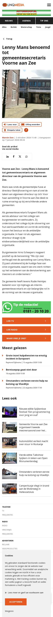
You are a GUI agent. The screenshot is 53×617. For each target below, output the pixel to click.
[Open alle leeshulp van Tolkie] (26, 130)
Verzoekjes (6, 530)
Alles (4, 27)
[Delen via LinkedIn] (7, 156)
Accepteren (15, 601)
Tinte (38, 27)
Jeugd (47, 27)
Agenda (26, 20)
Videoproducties (9, 548)
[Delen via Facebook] (14, 156)
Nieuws (9, 20)
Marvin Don (8, 137)
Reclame (5, 544)
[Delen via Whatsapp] (26, 156)
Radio (4, 525)
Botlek (14, 27)
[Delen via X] (20, 156)
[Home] (13, 4)
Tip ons (44, 20)
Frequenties (7, 515)
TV (3, 511)
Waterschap (26, 27)
